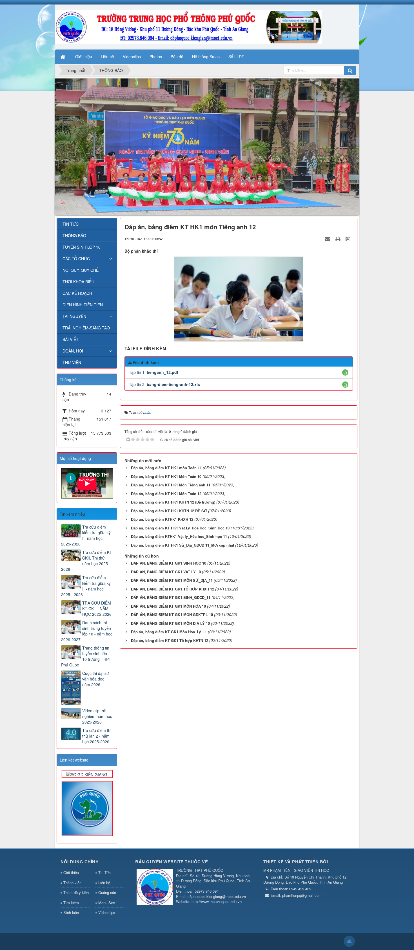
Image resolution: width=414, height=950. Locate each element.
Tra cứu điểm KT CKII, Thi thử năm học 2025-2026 (86, 560)
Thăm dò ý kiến (76, 892)
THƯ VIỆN (72, 362)
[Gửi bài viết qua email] (328, 238)
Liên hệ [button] (107, 56)
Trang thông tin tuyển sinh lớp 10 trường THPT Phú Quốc (86, 656)
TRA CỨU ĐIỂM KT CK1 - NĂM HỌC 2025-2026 (97, 608)
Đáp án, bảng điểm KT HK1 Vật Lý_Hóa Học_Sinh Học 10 (180, 528)
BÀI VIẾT (71, 339)
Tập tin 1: (153, 372)
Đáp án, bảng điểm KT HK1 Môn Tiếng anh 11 (170, 485)
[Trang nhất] (63, 57)
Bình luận (71, 912)
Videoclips (106, 912)
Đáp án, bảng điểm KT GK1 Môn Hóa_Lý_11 (169, 631)
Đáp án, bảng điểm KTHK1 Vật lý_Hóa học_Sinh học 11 (179, 536)
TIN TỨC (71, 224)
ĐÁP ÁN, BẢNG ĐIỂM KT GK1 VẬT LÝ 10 (166, 571)
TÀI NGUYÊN (74, 316)
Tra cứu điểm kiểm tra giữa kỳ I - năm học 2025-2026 (86, 535)
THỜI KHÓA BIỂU (78, 281)
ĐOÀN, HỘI (73, 351)
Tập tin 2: (164, 384)
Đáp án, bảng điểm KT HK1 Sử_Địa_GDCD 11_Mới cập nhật (182, 545)
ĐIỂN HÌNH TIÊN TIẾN (83, 304)
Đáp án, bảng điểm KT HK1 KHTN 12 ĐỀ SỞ (169, 510)
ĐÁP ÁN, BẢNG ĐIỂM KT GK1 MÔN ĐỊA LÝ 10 (170, 623)
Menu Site (106, 902)
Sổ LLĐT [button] (236, 56)
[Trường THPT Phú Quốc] (188, 26)
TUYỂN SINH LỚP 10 (82, 247)
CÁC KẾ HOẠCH (77, 293)
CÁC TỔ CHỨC (76, 258)
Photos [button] (156, 56)
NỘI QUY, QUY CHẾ (81, 270)
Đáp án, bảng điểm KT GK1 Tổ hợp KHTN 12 (169, 640)
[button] (345, 372)
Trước (46, 533)
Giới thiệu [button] (83, 56)
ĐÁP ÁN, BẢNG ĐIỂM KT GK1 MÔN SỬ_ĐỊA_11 (172, 580)
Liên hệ (104, 882)
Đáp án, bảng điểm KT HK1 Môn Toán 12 (166, 493)
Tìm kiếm (71, 902)
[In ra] (338, 238)
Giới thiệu (71, 872)
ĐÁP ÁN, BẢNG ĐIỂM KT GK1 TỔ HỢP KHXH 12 (172, 589)
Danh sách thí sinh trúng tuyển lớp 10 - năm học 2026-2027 (86, 631)
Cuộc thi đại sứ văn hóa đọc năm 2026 (95, 678)
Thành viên (72, 882)
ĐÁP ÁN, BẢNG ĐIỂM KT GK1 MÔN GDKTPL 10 (172, 614)
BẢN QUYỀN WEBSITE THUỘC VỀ (171, 862)
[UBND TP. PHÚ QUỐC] (87, 808)
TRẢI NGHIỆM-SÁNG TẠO (86, 328)
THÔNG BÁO (74, 235)
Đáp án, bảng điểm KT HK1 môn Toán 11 (166, 467)
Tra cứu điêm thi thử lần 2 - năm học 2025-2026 (96, 735)
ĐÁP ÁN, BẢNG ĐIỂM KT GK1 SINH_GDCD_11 (170, 597)
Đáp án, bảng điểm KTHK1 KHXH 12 (162, 519)
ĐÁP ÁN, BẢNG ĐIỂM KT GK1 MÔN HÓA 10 (168, 606)
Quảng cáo (107, 892)
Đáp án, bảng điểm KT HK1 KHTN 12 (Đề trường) (173, 502)
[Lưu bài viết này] (348, 238)
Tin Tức (104, 872)
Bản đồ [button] (177, 56)
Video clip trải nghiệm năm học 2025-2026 (97, 716)
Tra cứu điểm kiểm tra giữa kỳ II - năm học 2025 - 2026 (86, 586)
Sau (127, 533)
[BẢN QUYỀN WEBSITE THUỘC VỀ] (155, 887)
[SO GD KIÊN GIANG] (86, 773)
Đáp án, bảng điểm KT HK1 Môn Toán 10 (166, 476)
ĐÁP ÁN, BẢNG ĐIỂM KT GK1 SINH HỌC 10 (168, 563)
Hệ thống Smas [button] (206, 56)
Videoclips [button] (132, 56)
